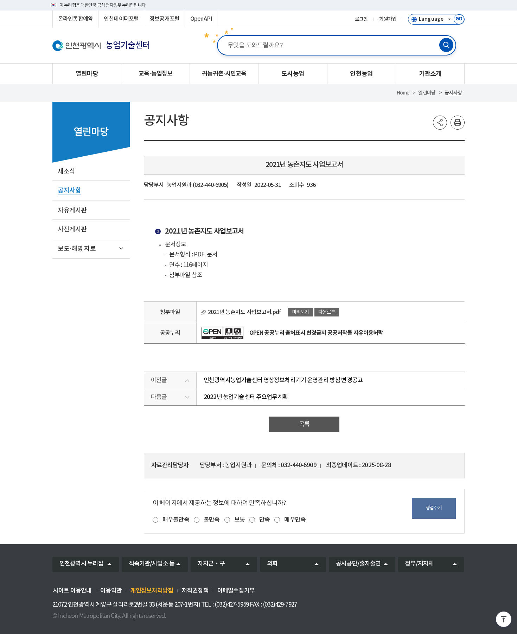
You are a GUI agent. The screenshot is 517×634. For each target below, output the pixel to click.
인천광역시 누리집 (81, 563)
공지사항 (453, 93)
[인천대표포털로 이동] (76, 45)
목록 (304, 424)
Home (403, 93)
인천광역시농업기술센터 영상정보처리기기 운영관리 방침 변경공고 (283, 380)
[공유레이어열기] (440, 123)
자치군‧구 (211, 563)
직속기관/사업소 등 (152, 563)
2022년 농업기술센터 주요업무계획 (246, 397)
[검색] (446, 45)
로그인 (361, 19)
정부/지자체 (419, 563)
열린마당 (426, 93)
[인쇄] (458, 123)
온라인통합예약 (75, 19)
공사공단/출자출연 (358, 563)
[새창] (222, 333)
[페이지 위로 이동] (503, 620)
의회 (272, 563)
